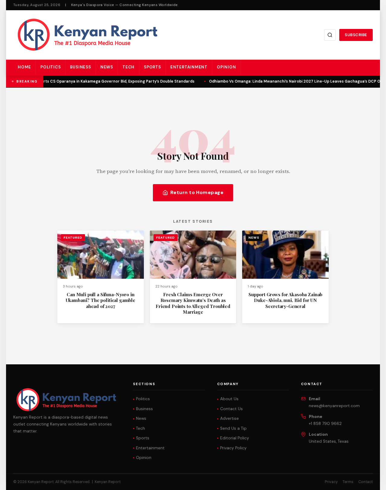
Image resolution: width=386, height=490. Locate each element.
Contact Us (231, 408)
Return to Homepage (197, 192)
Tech (128, 67)
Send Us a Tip (233, 428)
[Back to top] (371, 481)
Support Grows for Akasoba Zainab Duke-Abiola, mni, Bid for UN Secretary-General (285, 300)
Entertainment (188, 67)
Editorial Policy (234, 438)
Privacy (331, 481)
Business (80, 67)
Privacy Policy (233, 448)
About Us (229, 398)
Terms (348, 481)
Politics (50, 67)
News (106, 67)
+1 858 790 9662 (325, 423)
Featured (73, 238)
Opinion (226, 67)
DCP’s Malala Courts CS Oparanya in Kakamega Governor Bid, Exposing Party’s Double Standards (101, 81)
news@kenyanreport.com (334, 405)
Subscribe (356, 34)
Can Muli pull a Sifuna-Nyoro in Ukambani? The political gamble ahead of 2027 (100, 300)
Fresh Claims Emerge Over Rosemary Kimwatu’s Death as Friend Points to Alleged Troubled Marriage (193, 303)
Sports (152, 67)
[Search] (330, 35)
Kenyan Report (108, 481)
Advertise (229, 418)
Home (24, 67)
